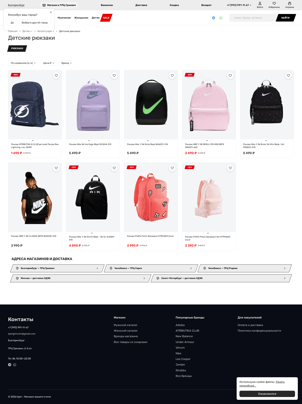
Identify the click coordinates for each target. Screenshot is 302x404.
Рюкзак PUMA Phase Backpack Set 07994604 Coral (207, 238)
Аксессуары (44, 31)
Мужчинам (64, 17)
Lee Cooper (183, 359)
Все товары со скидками (130, 342)
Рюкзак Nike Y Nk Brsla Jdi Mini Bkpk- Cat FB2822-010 (263, 145)
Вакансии (107, 5)
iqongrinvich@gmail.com (21, 333)
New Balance (184, 336)
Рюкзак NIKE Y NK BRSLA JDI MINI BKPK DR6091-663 (204, 145)
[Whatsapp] (221, 18)
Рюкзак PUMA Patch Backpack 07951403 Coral (150, 236)
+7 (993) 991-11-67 (238, 5)
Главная (12, 31)
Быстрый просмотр (36, 133)
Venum (180, 347)
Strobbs (181, 370)
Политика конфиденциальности (259, 330)
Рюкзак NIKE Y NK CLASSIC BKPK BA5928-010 (33, 236)
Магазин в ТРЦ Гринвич (61, 5)
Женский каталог (126, 330)
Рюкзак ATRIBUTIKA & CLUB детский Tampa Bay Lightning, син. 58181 (35, 145)
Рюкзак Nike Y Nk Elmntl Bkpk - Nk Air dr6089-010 (92, 238)
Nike (178, 353)
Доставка (141, 5)
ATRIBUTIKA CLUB (187, 330)
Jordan (180, 364)
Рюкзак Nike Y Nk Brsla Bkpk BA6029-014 (147, 144)
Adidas (180, 325)
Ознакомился (267, 393)
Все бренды (184, 376)
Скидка (174, 5)
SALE (106, 17)
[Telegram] (214, 18)
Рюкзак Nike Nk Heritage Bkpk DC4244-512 (90, 144)
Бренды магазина (126, 336)
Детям (96, 17)
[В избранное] (56, 75)
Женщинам (81, 17)
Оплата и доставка (250, 325)
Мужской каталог (126, 325)
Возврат (206, 5)
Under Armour (185, 342)
